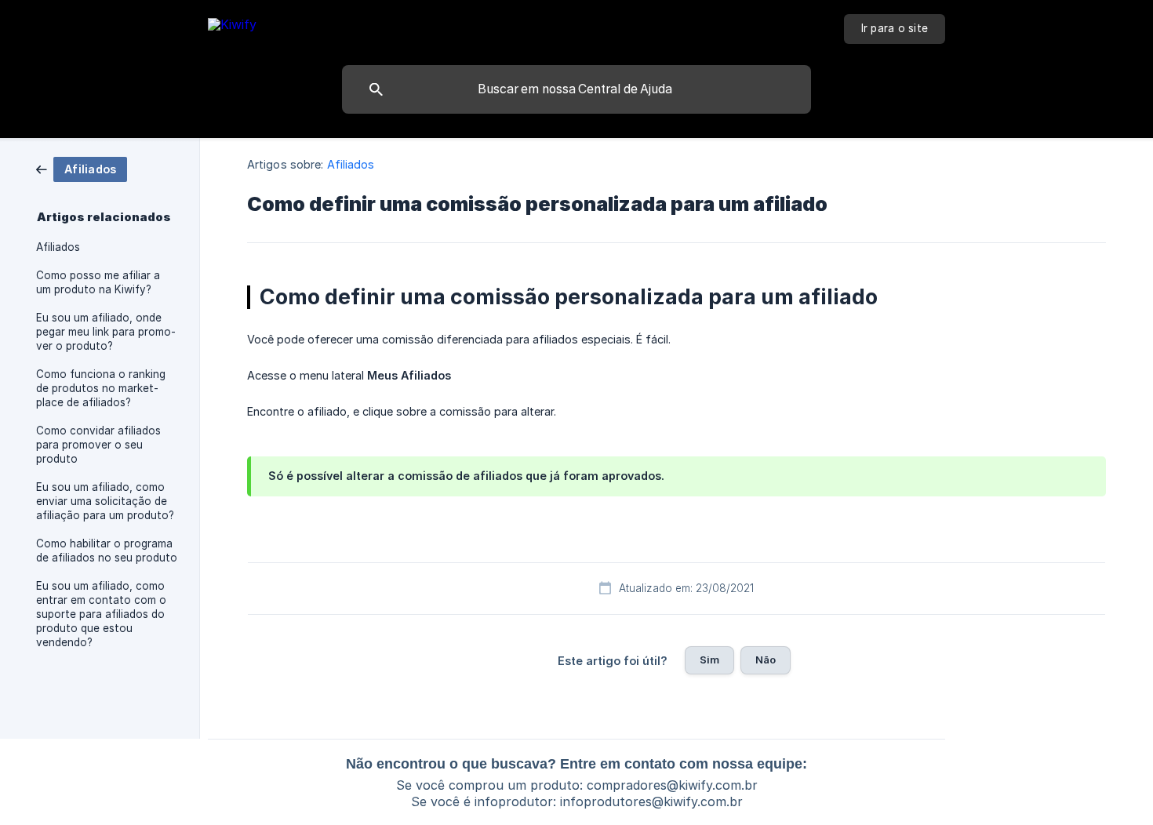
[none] (232, 27)
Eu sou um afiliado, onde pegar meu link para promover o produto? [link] (106, 331)
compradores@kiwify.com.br (672, 785)
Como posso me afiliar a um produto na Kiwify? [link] (98, 282)
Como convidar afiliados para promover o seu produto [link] (98, 444)
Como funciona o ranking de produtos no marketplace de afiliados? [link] (100, 388)
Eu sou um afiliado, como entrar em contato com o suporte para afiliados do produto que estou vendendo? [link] (101, 614)
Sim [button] (709, 659)
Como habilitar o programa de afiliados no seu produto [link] (106, 550)
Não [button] (765, 659)
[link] (81, 168)
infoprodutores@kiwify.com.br (651, 801)
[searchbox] (576, 89)
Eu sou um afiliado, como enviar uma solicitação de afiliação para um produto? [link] (105, 501)
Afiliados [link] (58, 247)
